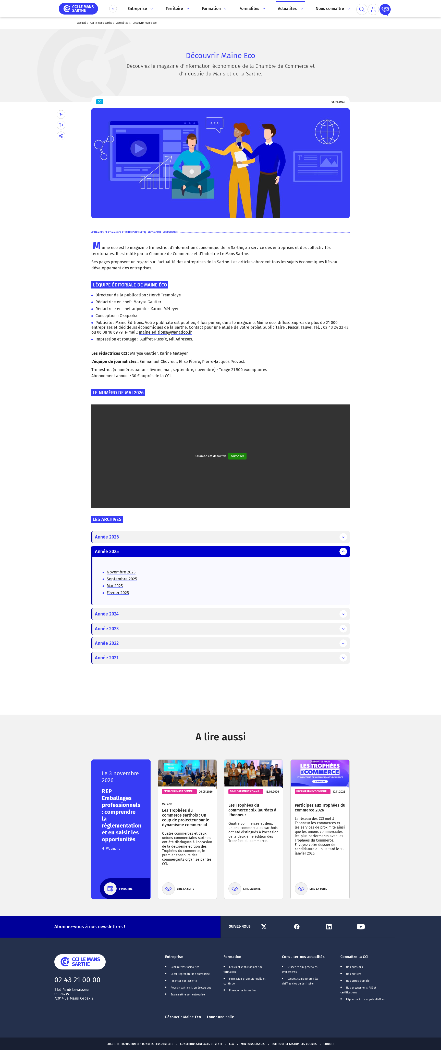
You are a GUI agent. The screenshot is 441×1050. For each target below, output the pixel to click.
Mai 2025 (115, 585)
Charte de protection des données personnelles (140, 1044)
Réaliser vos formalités (185, 967)
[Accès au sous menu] (151, 9)
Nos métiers (353, 974)
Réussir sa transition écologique (191, 987)
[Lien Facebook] (307, 927)
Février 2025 (118, 592)
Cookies (329, 1044)
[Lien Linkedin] (339, 927)
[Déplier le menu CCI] (113, 8)
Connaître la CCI (354, 957)
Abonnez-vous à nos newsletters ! (89, 926)
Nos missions (354, 967)
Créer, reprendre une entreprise (190, 974)
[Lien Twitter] (275, 927)
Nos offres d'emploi (358, 980)
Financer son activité (184, 980)
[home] (78, 8)
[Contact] (385, 9)
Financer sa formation (242, 990)
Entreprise (174, 957)
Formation (232, 957)
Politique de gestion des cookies (294, 1044)
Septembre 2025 (122, 578)
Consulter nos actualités (303, 957)
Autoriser (237, 456)
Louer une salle (220, 1017)
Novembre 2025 (121, 572)
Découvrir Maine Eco (183, 1017)
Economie (155, 232)
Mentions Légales (253, 1044)
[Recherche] (362, 9)
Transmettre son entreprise (188, 994)
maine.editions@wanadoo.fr (165, 332)
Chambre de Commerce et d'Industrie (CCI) (119, 232)
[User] (373, 9)
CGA (231, 1044)
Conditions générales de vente (201, 1044)
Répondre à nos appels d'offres (365, 999)
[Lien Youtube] (371, 927)
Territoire (171, 232)
